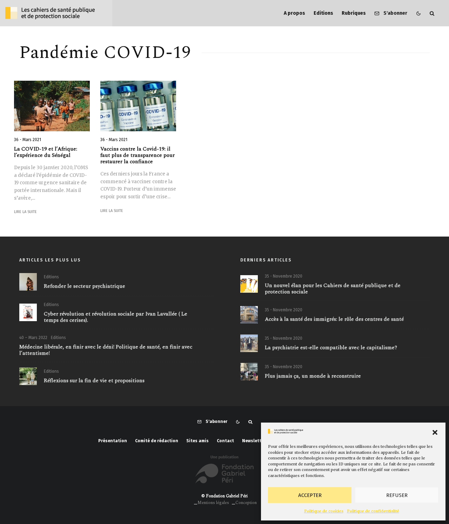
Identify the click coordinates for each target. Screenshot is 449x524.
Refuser (397, 495)
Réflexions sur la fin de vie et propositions (94, 381)
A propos (294, 13)
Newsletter (254, 440)
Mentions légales (213, 502)
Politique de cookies (323, 511)
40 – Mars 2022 (33, 337)
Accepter (310, 495)
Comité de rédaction (156, 440)
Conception (246, 502)
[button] (434, 432)
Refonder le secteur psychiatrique (84, 286)
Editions (323, 13)
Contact (225, 440)
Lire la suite (25, 212)
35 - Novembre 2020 (283, 276)
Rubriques (354, 13)
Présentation (112, 440)
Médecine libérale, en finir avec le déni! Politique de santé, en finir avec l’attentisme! (105, 350)
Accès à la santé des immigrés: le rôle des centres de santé (334, 319)
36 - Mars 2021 (27, 139)
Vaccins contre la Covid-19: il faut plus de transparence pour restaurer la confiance (137, 155)
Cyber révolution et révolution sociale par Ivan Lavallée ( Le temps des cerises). (115, 317)
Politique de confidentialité (373, 511)
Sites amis (197, 440)
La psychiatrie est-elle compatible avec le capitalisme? (331, 348)
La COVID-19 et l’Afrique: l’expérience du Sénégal (45, 152)
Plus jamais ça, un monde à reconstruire (313, 376)
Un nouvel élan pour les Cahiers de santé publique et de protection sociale (333, 289)
